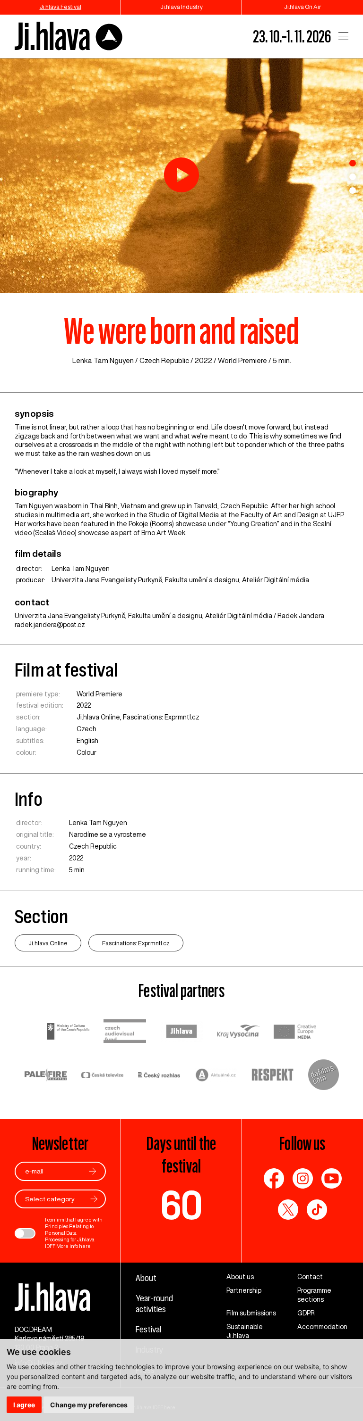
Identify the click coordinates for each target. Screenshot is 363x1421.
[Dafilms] (323, 1075)
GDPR (306, 1313)
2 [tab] (352, 176)
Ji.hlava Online (98, 717)
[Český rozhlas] (159, 1076)
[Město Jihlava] (181, 1032)
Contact (310, 1276)
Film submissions (251, 1313)
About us (240, 1276)
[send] (92, 1171)
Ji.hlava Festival (60, 7)
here (85, 1246)
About (146, 1277)
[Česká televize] (102, 1076)
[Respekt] (272, 1075)
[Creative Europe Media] (295, 1032)
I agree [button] (24, 1405)
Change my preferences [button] (89, 1405)
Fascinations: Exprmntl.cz (161, 717)
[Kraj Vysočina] (238, 1032)
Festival (148, 1329)
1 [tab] (352, 163)
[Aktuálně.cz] (216, 1076)
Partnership (243, 1290)
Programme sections (314, 1295)
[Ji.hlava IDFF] (69, 36)
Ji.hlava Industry (181, 7)
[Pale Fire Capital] (46, 1076)
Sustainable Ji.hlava (244, 1331)
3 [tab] (352, 190)
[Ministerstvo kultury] (68, 1032)
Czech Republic (164, 360)
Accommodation (322, 1326)
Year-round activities (154, 1303)
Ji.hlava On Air (302, 7)
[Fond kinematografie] (125, 1032)
